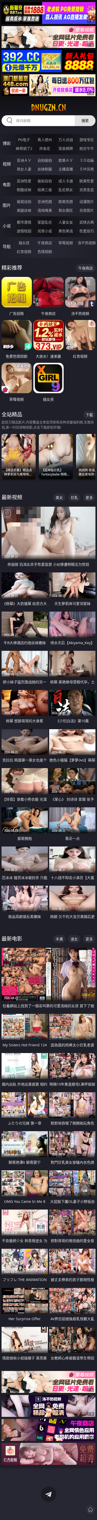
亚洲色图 (45, 201)
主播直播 (65, 169)
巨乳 (74, 497)
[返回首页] (90, 1510)
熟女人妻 (24, 169)
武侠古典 (86, 222)
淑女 (74, 938)
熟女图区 (65, 210)
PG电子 (24, 139)
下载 (89, 414)
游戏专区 (86, 139)
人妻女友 (65, 222)
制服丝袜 (24, 189)
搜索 (85, 120)
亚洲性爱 (24, 180)
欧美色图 (65, 201)
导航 (7, 246)
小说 (7, 226)
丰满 (59, 938)
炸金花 (44, 148)
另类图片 (86, 210)
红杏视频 (24, 251)
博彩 (7, 143)
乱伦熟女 (65, 189)
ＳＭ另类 (86, 169)
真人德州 (45, 139)
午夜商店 (45, 242)
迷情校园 (24, 230)
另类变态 (86, 189)
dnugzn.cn (48, 107)
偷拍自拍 (45, 180)
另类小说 (45, 230)
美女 (59, 497)
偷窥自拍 (24, 201)
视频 (7, 164)
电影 (7, 184)
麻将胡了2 (24, 148)
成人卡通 (65, 180)
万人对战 (65, 139)
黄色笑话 (65, 230)
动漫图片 (86, 201)
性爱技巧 (86, 230)
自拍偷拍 (45, 160)
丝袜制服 (45, 169)
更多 (89, 497)
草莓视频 (65, 242)
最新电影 (12, 938)
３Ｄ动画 (86, 160)
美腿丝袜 (24, 210)
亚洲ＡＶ (24, 160)
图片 (7, 205)
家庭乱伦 (45, 222)
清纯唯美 (45, 210)
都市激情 (24, 222)
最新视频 (12, 497)
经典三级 (45, 189)
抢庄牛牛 (86, 148)
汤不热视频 (87, 242)
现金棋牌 (65, 148)
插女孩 (24, 242)
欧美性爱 (86, 180)
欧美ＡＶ (65, 160)
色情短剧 (45, 251)
